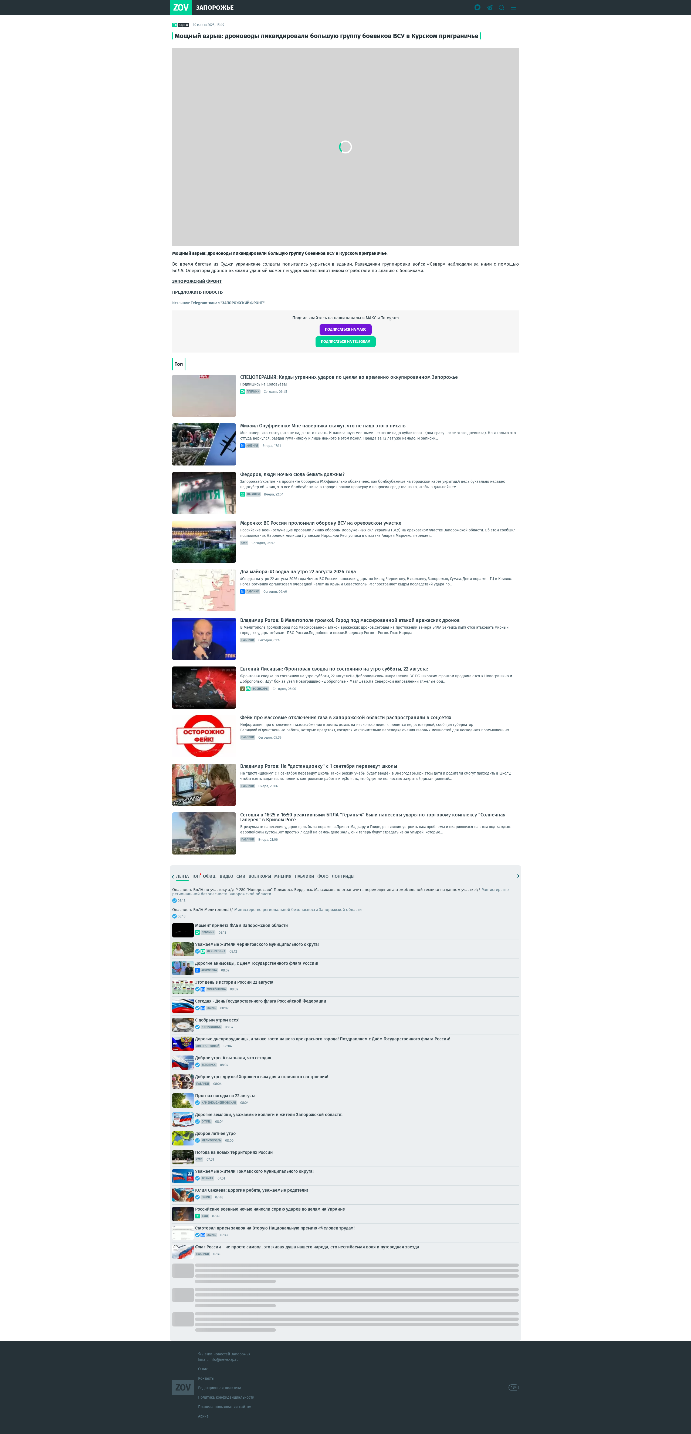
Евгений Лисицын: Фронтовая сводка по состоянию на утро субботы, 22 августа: (334, 669)
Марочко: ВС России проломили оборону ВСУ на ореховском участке (320, 523)
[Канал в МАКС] (477, 7)
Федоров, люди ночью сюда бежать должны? (292, 474)
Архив (203, 1416)
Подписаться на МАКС (345, 329)
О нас (203, 1369)
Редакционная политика (219, 1388)
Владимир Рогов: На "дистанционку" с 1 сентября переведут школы (318, 766)
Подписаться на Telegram (345, 341)
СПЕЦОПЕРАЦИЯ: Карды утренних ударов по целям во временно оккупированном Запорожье (349, 377)
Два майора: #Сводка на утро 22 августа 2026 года (298, 572)
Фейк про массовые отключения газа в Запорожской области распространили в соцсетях (345, 718)
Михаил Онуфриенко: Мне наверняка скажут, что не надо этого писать (322, 426)
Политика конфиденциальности (226, 1397)
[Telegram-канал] (489, 7)
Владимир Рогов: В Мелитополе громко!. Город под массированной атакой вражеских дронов (350, 620)
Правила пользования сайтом (224, 1407)
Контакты (206, 1378)
